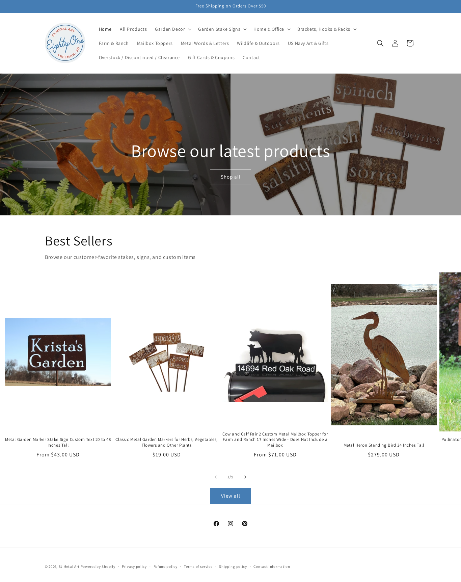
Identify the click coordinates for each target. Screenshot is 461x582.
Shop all (230, 177)
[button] (172, 29)
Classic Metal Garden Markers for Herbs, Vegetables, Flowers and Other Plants (166, 442)
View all (230, 496)
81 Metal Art (69, 566)
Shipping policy (233, 566)
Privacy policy (134, 566)
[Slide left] (215, 477)
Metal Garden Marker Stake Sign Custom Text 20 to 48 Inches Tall (58, 442)
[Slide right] (245, 477)
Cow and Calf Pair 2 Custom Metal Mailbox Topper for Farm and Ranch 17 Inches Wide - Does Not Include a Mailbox (275, 439)
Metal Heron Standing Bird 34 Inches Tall (384, 445)
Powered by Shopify (98, 566)
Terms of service (198, 566)
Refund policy (166, 566)
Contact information (271, 566)
